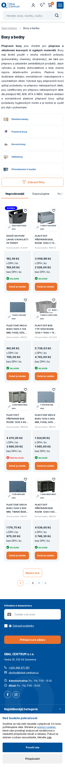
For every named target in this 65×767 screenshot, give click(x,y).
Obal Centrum (9, 28)
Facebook (7, 694)
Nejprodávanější (15, 193)
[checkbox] (19, 625)
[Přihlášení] (33, 5)
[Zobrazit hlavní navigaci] (60, 5)
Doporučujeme (40, 193)
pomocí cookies (46, 727)
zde (49, 737)
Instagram (15, 694)
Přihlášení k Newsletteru (18, 605)
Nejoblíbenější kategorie (21, 709)
